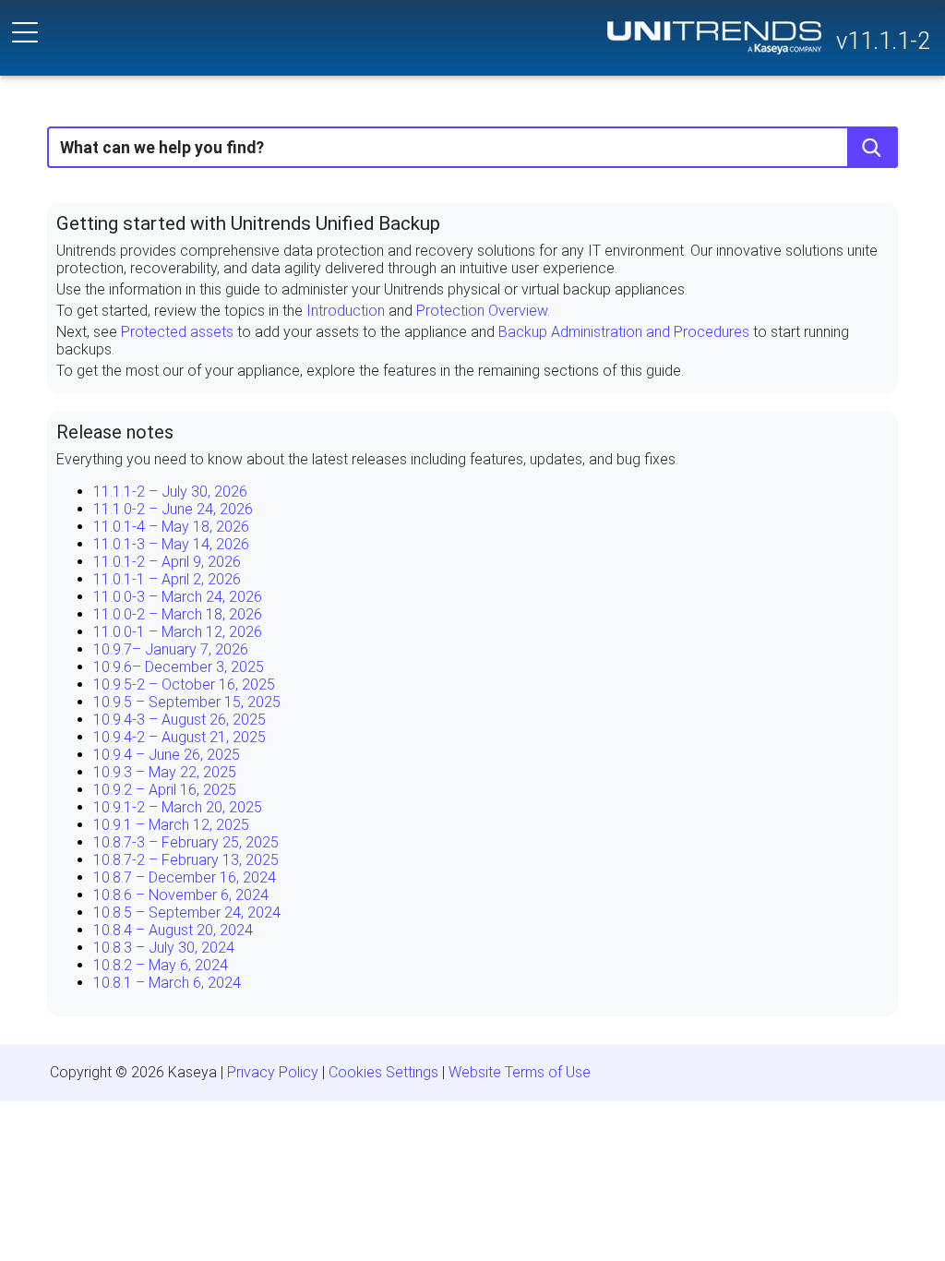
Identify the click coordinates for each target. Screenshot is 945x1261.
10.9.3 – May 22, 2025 (164, 772)
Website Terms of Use (520, 1072)
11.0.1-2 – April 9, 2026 (167, 561)
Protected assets (177, 332)
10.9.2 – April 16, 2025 (164, 790)
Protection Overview (481, 310)
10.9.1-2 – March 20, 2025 (177, 807)
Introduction (345, 310)
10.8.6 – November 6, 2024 (181, 895)
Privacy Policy (272, 1072)
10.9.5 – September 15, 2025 (187, 702)
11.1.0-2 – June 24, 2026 (173, 509)
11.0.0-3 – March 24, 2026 (177, 597)
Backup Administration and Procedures (623, 332)
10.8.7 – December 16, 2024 (184, 877)
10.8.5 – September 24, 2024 (187, 912)
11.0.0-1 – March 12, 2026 (177, 632)
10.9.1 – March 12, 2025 (171, 825)
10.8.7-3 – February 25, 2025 (186, 842)
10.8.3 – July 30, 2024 (163, 947)
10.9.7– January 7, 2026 (170, 649)
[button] (872, 147)
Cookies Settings (383, 1072)
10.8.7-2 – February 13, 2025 (186, 860)
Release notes (114, 432)
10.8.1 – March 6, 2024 (167, 982)
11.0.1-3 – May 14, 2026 (171, 544)
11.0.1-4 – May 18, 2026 (171, 526)
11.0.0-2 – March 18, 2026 (177, 614)
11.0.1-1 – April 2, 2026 (167, 579)
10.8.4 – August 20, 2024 (173, 930)
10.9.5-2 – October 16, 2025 (184, 684)
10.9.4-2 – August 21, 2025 (179, 737)
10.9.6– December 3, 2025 (178, 667)
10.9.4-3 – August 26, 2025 (179, 719)
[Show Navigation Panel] (25, 32)
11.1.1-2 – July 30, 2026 (170, 491)
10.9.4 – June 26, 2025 (166, 754)
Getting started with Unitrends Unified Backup (248, 223)
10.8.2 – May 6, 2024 (160, 965)
